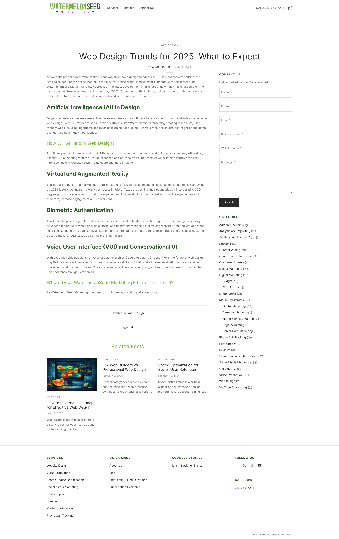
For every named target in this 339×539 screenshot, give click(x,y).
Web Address (231, 148)
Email (226, 120)
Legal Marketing (233, 325)
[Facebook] (132, 328)
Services (112, 8)
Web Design (170, 45)
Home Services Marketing (240, 318)
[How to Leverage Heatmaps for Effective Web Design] (72, 374)
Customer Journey (231, 262)
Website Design (57, 465)
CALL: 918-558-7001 (270, 8)
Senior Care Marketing (238, 331)
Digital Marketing (230, 275)
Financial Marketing (236, 312)
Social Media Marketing (235, 362)
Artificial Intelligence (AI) (235, 237)
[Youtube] (260, 465)
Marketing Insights (231, 300)
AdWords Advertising (233, 225)
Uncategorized (229, 368)
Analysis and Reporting (234, 231)
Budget (227, 281)
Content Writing (229, 250)
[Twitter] (244, 465)
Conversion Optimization (235, 256)
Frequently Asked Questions (128, 480)
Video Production (231, 375)
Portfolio (128, 8)
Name (226, 92)
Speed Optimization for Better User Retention (178, 367)
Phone (226, 106)
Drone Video (227, 293)
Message (228, 162)
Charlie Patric (161, 66)
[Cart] (290, 8)
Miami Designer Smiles (187, 465)
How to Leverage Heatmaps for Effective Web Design (71, 405)
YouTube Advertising (233, 387)
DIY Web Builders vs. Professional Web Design (124, 367)
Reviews (224, 350)
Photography (228, 343)
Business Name (232, 134)
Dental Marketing (230, 268)
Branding (225, 243)
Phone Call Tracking (232, 337)
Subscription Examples (124, 487)
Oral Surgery (231, 287)
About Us (115, 465)
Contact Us (146, 8)
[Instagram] (252, 465)
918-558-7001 (244, 488)
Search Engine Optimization (237, 356)
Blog (112, 472)
